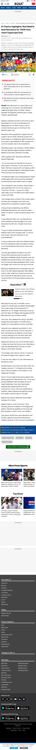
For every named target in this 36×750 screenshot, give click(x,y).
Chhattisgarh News (6, 682)
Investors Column (6, 595)
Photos (3, 630)
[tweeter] (7, 699)
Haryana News (5, 668)
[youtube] (15, 699)
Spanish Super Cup (8, 438)
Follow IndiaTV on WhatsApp (17, 447)
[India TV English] (19, 4)
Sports (25, 8)
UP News (3, 680)
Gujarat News (5, 684)
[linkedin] (19, 699)
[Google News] (5, 74)
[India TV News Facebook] (31, 0)
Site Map (8, 728)
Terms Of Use (16, 728)
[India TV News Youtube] (34, 0)
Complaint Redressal (6, 590)
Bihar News (4, 663)
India (14, 8)
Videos (8, 8)
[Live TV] (33, 4)
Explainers (4, 641)
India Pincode (5, 615)
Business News (5, 644)
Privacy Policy (26, 728)
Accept (14, 748)
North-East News (6, 675)
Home (3, 8)
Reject (24, 748)
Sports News (4, 637)
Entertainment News (6, 634)
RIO (20, 730)
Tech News (4, 639)
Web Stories (4, 604)
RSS (24, 730)
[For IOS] (23, 718)
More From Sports (18, 465)
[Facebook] (3, 699)
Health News (4, 646)
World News (4, 627)
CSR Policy (14, 730)
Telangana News (22, 668)
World (19, 8)
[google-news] (24, 699)
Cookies (4, 744)
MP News (3, 672)
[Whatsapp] (30, 75)
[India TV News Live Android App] (8, 708)
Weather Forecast (6, 613)
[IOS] (27, 0)
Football (12, 23)
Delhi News (4, 665)
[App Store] (23, 708)
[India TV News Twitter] (33, 0)
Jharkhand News (6, 670)
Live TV (3, 599)
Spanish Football (7, 442)
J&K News (4, 687)
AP (9, 36)
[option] (18, 292)
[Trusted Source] (15, 74)
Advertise (3, 588)
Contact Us (4, 583)
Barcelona (29, 438)
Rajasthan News (22, 665)
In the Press (4, 592)
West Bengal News (23, 670)
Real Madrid (19, 438)
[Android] (29, 0)
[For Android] (8, 718)
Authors (3, 602)
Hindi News (4, 597)
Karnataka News (5, 689)
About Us (3, 585)
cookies (30, 746)
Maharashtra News (23, 663)
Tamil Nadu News (6, 677)
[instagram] (11, 699)
